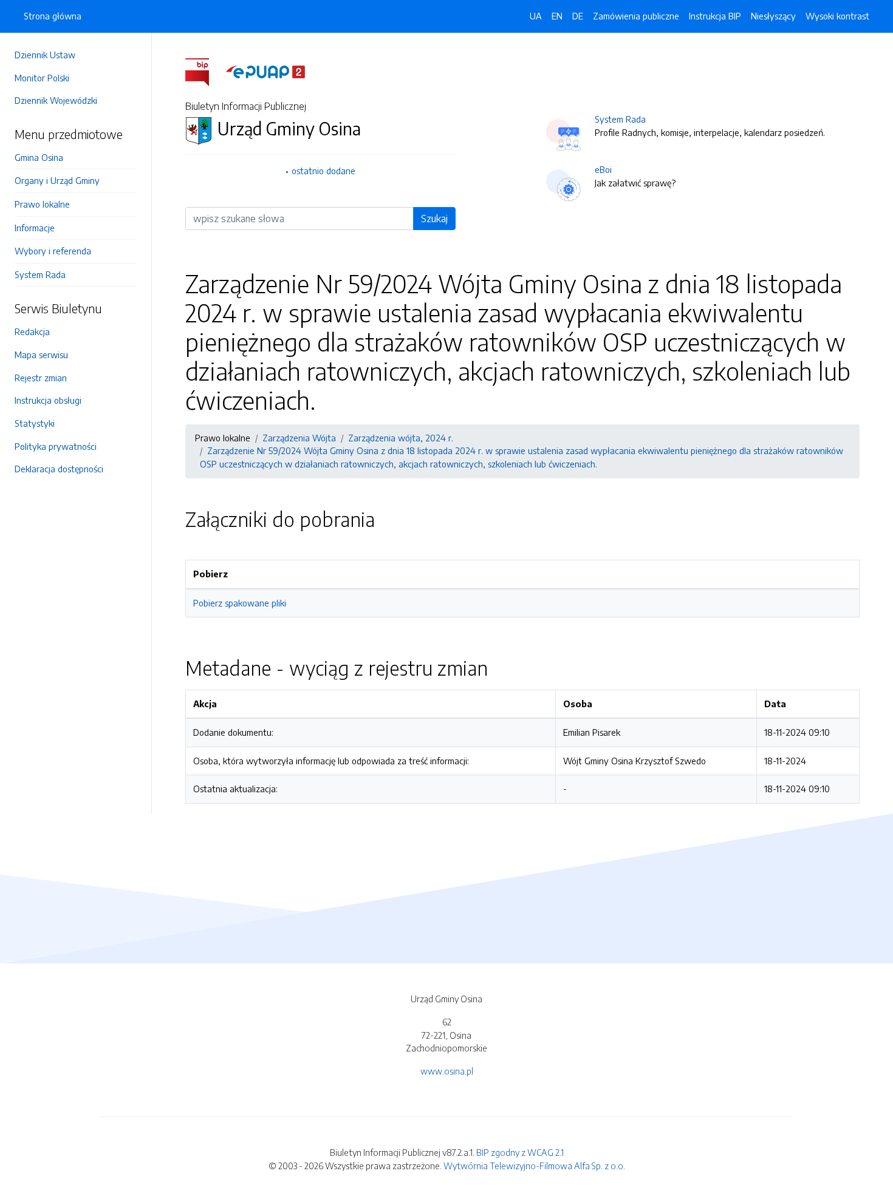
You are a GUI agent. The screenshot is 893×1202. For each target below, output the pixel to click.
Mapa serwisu (41, 354)
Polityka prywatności (56, 446)
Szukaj (434, 218)
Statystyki (35, 423)
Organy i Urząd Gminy (57, 180)
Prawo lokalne (42, 204)
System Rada (40, 274)
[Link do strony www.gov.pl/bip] (204, 71)
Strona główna (52, 15)
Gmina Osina (39, 157)
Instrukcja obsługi (48, 400)
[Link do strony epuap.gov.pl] (265, 71)
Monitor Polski (42, 77)
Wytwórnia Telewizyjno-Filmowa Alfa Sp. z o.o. (534, 1165)
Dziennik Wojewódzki (56, 100)
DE (577, 15)
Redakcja (32, 331)
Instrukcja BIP (715, 15)
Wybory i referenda (53, 250)
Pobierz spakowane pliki (239, 602)
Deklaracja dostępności (59, 468)
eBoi (603, 169)
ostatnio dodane (323, 170)
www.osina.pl (446, 1070)
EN (557, 15)
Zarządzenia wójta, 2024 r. (400, 437)
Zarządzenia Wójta (299, 437)
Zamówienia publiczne (636, 15)
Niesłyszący (773, 15)
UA (536, 15)
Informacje (35, 227)
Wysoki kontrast (837, 15)
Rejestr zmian (41, 377)
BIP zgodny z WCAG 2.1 (520, 1152)
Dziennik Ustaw (45, 54)
